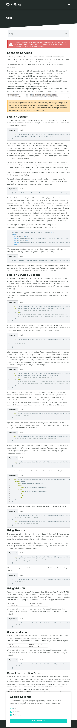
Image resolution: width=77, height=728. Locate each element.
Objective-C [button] (13, 130)
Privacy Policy (55, 704)
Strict (14, 709)
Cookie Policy (43, 704)
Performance (17, 715)
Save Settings (38, 721)
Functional (16, 712)
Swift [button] (21, 130)
